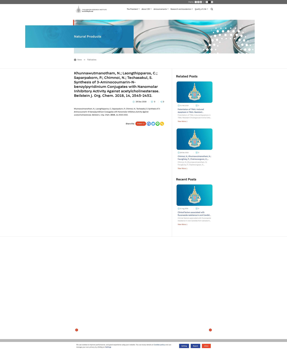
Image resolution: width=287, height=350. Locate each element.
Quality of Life (200, 9)
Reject (195, 346)
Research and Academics (181, 9)
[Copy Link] (162, 124)
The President (132, 9)
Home (79, 59)
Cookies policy (159, 345)
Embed (139, 124)
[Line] (158, 124)
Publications (91, 59)
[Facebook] (149, 124)
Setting (184, 346)
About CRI (146, 9)
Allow (206, 346)
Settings (108, 347)
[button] (76, 329)
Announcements (160, 9)
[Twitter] (153, 124)
